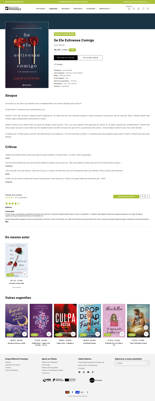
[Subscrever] (147, 363)
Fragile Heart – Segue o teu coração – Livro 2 (41, 344)
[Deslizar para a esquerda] (9, 263)
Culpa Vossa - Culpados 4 (65, 343)
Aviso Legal (46, 365)
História (8, 362)
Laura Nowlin (59, 45)
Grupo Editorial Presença (80, 396)
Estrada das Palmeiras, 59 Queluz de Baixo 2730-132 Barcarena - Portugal (91, 365)
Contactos (45, 373)
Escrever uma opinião (126, 196)
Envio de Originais (11, 370)
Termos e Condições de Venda (52, 370)
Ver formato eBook (90, 58)
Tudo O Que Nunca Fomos (138, 343)
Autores (8, 367)
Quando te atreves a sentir (16, 343)
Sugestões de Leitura (12, 365)
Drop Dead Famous (89, 343)
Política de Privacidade (50, 367)
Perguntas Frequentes (50, 362)
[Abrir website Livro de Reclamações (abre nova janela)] (95, 380)
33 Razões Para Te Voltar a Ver (114, 344)
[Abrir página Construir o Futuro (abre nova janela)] (59, 380)
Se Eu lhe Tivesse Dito (16, 283)
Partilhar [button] (60, 64)
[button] (41, 8)
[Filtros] (142, 196)
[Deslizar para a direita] (146, 263)
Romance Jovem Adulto (64, 34)
